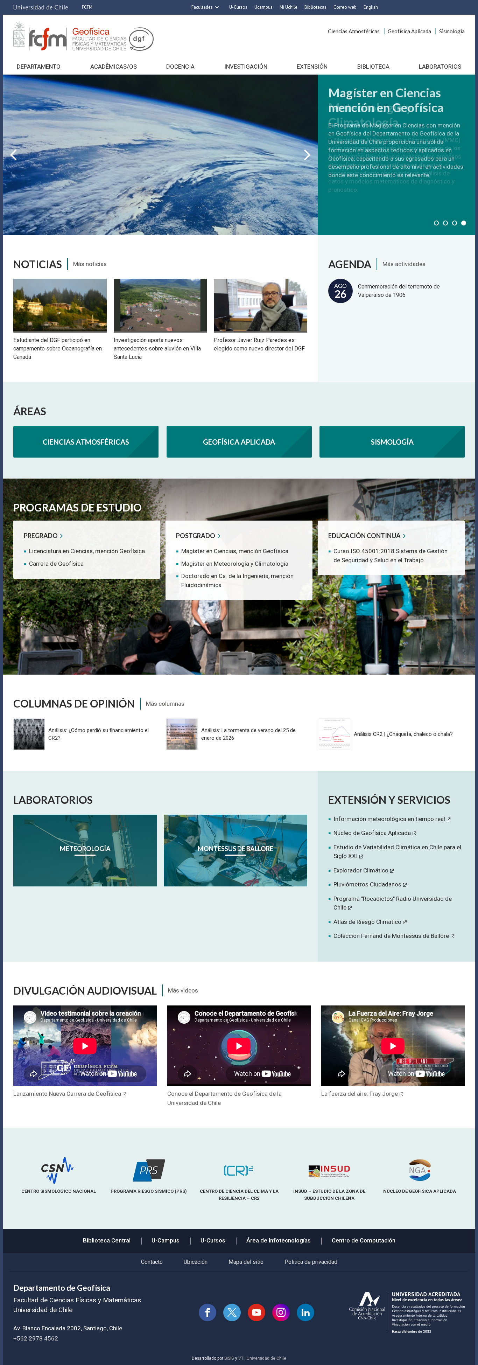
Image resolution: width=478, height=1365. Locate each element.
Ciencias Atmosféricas (354, 31)
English (371, 7)
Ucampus (263, 7)
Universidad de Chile (266, 1358)
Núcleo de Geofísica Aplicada (372, 832)
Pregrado (41, 535)
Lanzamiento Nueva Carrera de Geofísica (67, 1093)
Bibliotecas (315, 7)
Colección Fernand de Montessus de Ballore (391, 935)
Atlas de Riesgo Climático (367, 921)
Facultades (202, 7)
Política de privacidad (310, 1262)
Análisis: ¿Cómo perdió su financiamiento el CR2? (98, 734)
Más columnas (165, 703)
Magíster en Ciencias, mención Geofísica (234, 551)
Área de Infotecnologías (278, 1240)
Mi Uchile (288, 7)
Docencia (180, 66)
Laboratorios (440, 66)
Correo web (345, 7)
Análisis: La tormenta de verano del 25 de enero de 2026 (248, 734)
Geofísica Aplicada (409, 31)
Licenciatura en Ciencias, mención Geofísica (87, 551)
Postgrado (195, 535)
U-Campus (166, 1240)
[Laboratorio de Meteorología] (85, 850)
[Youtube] (256, 1312)
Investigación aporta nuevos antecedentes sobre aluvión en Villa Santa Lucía (157, 348)
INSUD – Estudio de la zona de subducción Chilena (329, 1194)
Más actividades (404, 263)
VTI (241, 1358)
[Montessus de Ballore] (235, 850)
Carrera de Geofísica (56, 563)
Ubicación (196, 1262)
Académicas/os (113, 66)
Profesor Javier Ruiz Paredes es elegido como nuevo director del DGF (259, 344)
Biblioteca (373, 66)
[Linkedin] (305, 1312)
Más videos (183, 990)
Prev (13, 155)
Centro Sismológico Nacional (58, 1191)
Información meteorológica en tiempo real (389, 818)
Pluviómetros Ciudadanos (367, 884)
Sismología (452, 31)
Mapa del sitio (246, 1262)
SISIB (229, 1358)
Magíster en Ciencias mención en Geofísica (386, 99)
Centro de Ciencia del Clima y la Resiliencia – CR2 (239, 1194)
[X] (232, 1312)
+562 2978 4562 (35, 1338)
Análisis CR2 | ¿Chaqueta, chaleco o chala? (403, 734)
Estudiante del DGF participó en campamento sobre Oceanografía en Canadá (57, 348)
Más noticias (90, 263)
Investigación (245, 66)
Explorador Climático (360, 870)
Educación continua (364, 535)
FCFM (87, 7)
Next (307, 155)
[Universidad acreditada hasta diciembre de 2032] (407, 1312)
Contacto (152, 1262)
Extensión (312, 66)
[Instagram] (281, 1312)
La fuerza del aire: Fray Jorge (359, 1093)
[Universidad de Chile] (40, 7)
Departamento (39, 66)
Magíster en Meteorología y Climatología (234, 563)
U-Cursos (238, 7)
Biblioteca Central (107, 1240)
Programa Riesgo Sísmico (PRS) (149, 1191)
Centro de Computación (363, 1240)
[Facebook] (207, 1312)
